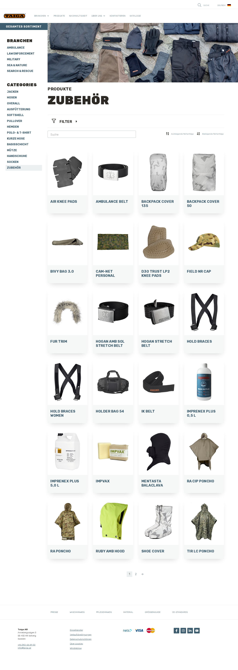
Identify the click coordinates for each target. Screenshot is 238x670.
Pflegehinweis (104, 612)
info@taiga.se (24, 648)
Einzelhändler (76, 630)
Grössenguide (152, 612)
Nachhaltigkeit (78, 16)
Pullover (14, 121)
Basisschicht (18, 144)
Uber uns (96, 16)
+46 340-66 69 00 (26, 645)
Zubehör (14, 167)
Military (13, 59)
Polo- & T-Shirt (19, 132)
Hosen (12, 97)
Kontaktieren (118, 16)
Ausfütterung (18, 109)
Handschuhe (17, 156)
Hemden (13, 126)
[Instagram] (183, 630)
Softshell (15, 115)
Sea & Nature (17, 65)
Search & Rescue (20, 71)
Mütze (12, 150)
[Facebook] (176, 630)
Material (128, 612)
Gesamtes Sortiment (24, 26)
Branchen (40, 16)
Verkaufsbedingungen (80, 634)
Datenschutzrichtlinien (80, 639)
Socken (12, 162)
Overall (13, 103)
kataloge (135, 16)
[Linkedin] (190, 630)
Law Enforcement (20, 53)
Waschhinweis (77, 612)
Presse (54, 612)
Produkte (59, 16)
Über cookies (76, 643)
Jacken (12, 91)
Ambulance (16, 47)
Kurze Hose (16, 138)
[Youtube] (197, 630)
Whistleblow (76, 648)
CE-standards (180, 612)
